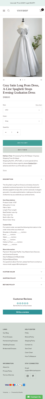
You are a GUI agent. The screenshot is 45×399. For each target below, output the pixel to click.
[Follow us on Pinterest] (33, 376)
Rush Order (20, 257)
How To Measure (8, 257)
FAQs (27, 333)
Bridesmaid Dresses (9, 348)
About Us (6, 367)
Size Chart (28, 348)
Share (5, 170)
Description (8, 179)
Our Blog (6, 333)
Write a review (22, 312)
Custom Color (9, 272)
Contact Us (28, 345)
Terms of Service (8, 375)
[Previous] (4, 80)
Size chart (39, 105)
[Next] (41, 80)
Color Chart (29, 352)
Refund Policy (13, 259)
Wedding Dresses (9, 345)
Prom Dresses (7, 337)
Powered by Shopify (17, 392)
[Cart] (41, 10)
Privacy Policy (7, 371)
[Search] (8, 10)
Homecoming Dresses (10, 341)
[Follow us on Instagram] (27, 376)
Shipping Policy (9, 278)
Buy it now (22, 150)
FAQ (4, 259)
